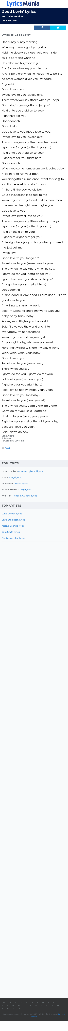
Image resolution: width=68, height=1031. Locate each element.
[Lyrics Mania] (34, 4)
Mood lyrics (21, 484)
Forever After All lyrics (30, 471)
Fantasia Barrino (12, 16)
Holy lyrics (25, 490)
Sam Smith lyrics (11, 532)
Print (7, 448)
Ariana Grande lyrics (13, 526)
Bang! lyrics (14, 478)
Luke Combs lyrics (12, 514)
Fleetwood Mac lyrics (13, 538)
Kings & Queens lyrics (25, 496)
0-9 (3, 1002)
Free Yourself (9, 21)
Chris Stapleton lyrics (13, 520)
